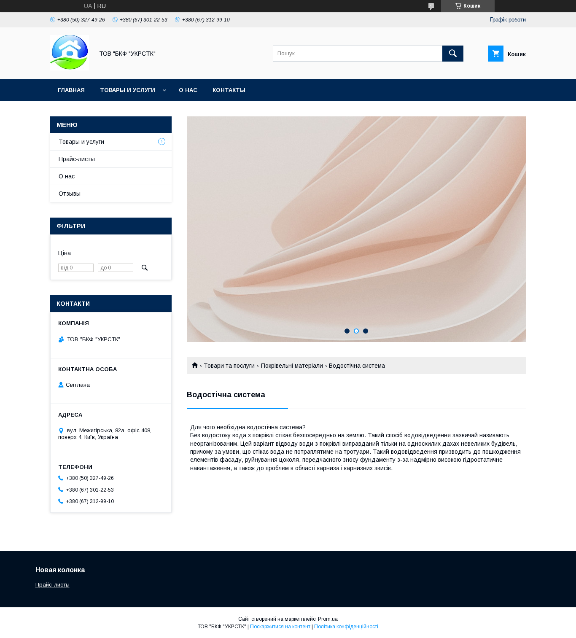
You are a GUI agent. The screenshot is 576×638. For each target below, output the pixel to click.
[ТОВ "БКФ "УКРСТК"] (69, 68)
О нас (188, 90)
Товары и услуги (127, 90)
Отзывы (70, 193)
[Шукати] (452, 54)
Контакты (229, 90)
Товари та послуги (229, 365)
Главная (71, 90)
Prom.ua (328, 619)
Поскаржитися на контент (280, 627)
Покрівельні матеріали (292, 365)
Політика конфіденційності (346, 627)
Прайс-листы (77, 159)
